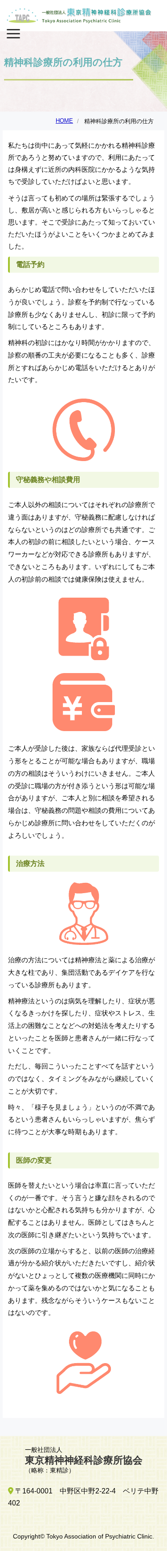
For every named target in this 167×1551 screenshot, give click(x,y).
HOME (64, 120)
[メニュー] (13, 32)
